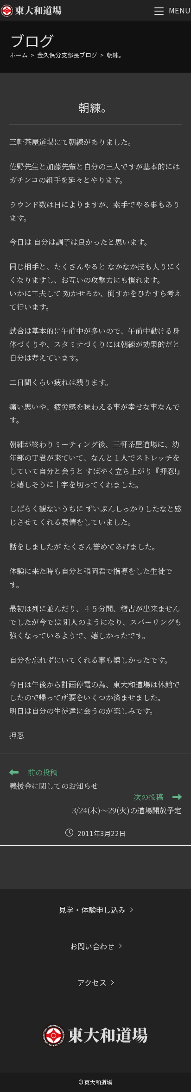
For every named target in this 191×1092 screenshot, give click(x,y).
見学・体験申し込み (92, 909)
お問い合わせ (92, 946)
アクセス (92, 982)
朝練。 (116, 54)
